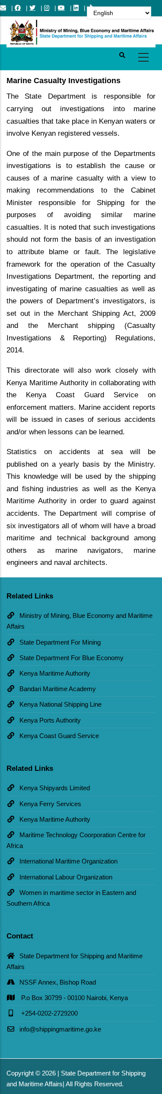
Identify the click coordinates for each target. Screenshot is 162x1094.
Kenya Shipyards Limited (54, 788)
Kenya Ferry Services (50, 803)
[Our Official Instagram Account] (46, 8)
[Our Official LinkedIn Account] (76, 8)
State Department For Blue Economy (71, 657)
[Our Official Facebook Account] (18, 8)
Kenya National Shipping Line (60, 704)
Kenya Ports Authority (50, 720)
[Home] (81, 30)
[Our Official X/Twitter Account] (32, 8)
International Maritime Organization (68, 861)
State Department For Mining (60, 642)
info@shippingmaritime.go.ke (60, 1029)
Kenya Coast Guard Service (59, 735)
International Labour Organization (65, 877)
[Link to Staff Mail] (3, 8)
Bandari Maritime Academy (57, 688)
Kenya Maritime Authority (54, 673)
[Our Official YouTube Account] (61, 8)
